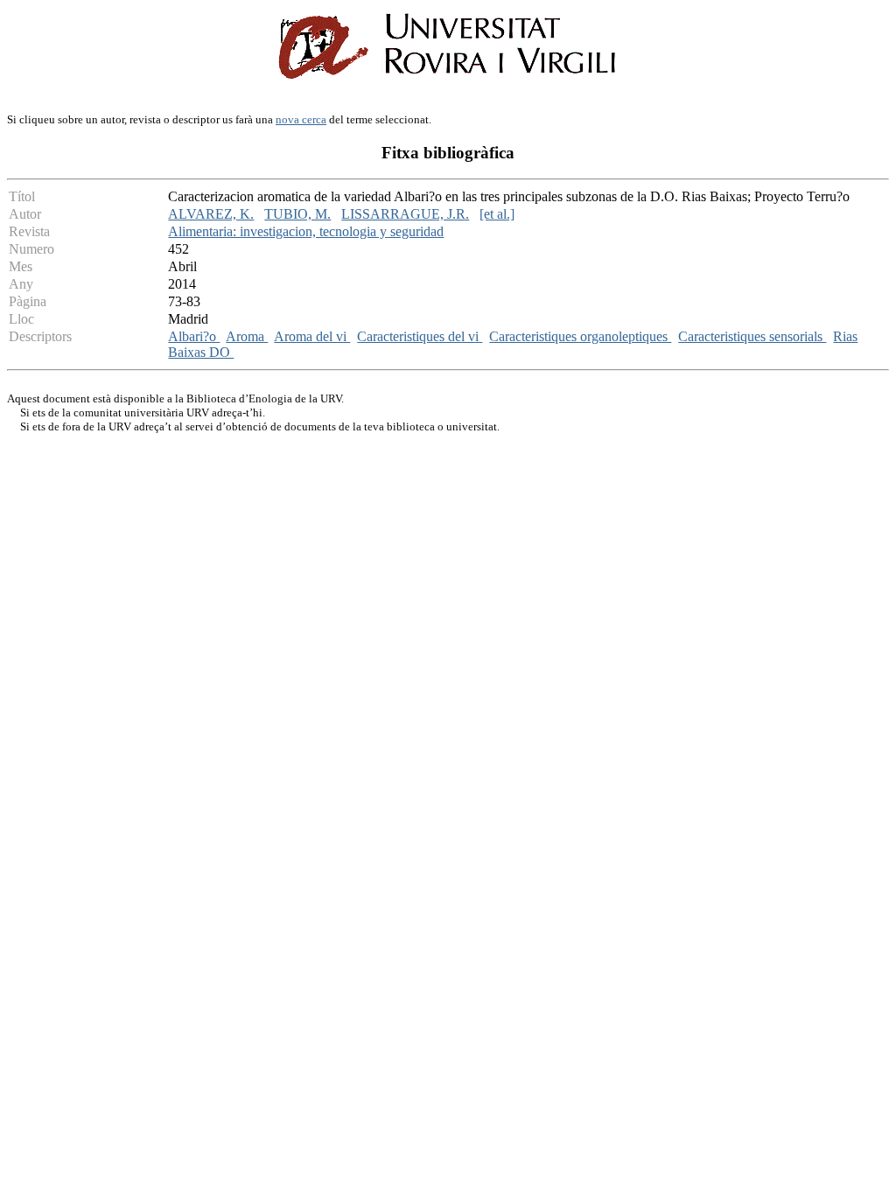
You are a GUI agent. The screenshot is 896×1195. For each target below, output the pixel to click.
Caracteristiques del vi (419, 336)
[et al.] (497, 213)
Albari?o (194, 336)
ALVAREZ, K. (211, 213)
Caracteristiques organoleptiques (580, 336)
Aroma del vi (312, 336)
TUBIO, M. (297, 213)
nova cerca (301, 119)
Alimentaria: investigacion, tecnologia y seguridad (306, 231)
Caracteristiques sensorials (752, 336)
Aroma (247, 336)
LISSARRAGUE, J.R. (405, 213)
